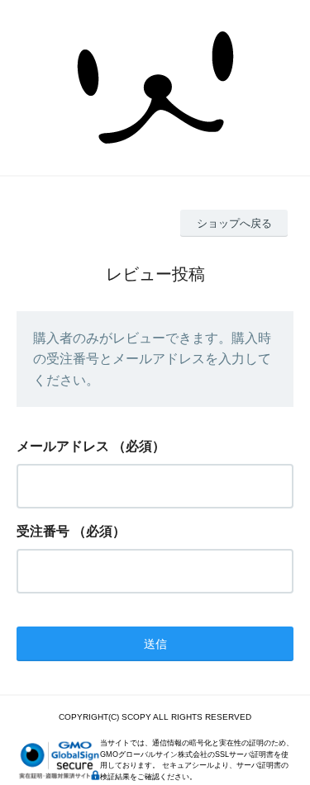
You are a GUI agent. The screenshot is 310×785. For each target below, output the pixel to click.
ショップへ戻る (234, 223)
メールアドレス (63, 446)
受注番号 (43, 531)
